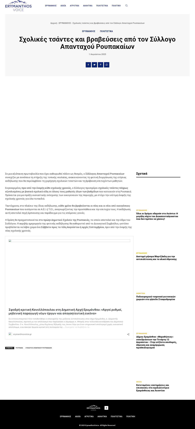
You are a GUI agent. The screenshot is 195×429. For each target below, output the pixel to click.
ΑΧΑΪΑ (139, 382)
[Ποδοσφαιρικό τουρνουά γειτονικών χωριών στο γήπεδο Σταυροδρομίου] (158, 277)
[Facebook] (88, 64)
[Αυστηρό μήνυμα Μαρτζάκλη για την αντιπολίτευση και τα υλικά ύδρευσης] (158, 237)
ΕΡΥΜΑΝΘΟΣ (65, 23)
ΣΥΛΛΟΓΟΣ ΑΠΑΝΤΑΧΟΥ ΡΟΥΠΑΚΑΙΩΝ (39, 348)
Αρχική (53, 23)
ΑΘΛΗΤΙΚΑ (140, 293)
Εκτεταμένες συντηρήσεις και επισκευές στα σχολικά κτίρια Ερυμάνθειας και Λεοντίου (152, 388)
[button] (126, 5)
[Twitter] (94, 64)
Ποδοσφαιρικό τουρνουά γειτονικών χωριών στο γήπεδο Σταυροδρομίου (156, 298)
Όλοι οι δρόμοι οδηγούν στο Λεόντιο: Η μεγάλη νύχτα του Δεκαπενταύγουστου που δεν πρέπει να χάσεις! (157, 216)
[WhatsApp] (106, 64)
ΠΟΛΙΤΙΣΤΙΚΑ (106, 31)
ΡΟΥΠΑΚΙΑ (19, 348)
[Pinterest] (100, 64)
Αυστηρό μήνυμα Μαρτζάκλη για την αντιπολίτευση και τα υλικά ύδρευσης (156, 257)
